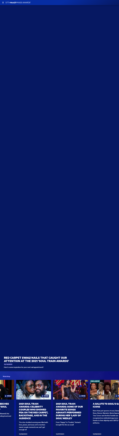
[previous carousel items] (3, 394)
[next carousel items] (115, 394)
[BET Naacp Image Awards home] (18, 2)
